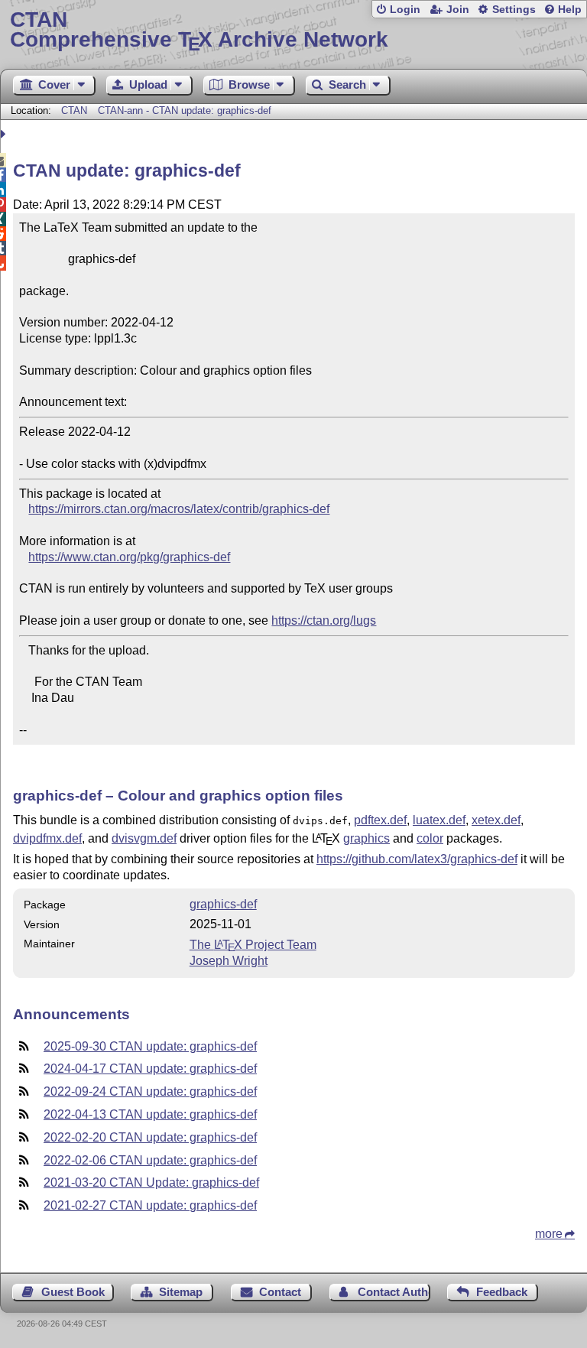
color (430, 838)
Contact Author (394, 1291)
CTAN (74, 110)
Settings (514, 9)
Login (405, 9)
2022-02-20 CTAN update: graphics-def (150, 1137)
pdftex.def (380, 820)
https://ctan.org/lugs (323, 620)
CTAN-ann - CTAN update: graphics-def (184, 110)
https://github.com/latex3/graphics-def (416, 859)
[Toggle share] (5, 134)
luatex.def (439, 820)
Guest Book (73, 1291)
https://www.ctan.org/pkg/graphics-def (129, 557)
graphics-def (223, 904)
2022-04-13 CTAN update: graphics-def (150, 1114)
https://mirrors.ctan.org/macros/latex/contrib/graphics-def (178, 508)
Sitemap (181, 1291)
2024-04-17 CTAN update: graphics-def (150, 1068)
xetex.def (496, 820)
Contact (280, 1291)
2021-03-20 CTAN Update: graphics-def (151, 1182)
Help (570, 9)
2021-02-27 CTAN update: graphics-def (150, 1205)
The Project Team (253, 944)
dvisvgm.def (144, 838)
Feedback (501, 1291)
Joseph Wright (229, 960)
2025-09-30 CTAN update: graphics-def (150, 1046)
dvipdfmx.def (47, 838)
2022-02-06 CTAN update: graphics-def (150, 1160)
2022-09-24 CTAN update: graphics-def (150, 1091)
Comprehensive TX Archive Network (199, 30)
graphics (366, 838)
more (549, 1233)
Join (457, 9)
